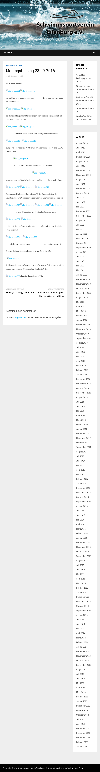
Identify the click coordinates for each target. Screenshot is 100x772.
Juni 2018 (80, 406)
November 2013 (83, 655)
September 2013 (83, 664)
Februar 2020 (82, 315)
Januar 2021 (81, 274)
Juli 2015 (80, 565)
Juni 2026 (80, 147)
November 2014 (83, 601)
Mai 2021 (80, 265)
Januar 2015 (81, 592)
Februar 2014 (82, 642)
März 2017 (81, 474)
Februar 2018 (82, 424)
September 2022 (83, 215)
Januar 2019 (81, 374)
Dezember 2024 (83, 170)
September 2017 (83, 447)
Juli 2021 (80, 256)
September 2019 (83, 338)
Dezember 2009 (83, 737)
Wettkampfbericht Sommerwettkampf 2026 (85, 100)
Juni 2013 (80, 678)
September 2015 (83, 556)
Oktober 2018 (82, 388)
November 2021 (83, 238)
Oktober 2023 (82, 193)
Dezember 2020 (83, 279)
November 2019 (83, 329)
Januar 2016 (81, 537)
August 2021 (82, 252)
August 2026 (82, 143)
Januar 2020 (81, 320)
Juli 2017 (80, 456)
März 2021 (81, 270)
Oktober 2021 (82, 243)
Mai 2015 (80, 574)
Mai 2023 (80, 206)
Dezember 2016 (83, 488)
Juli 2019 (80, 347)
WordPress (70, 768)
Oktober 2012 (82, 714)
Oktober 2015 (82, 551)
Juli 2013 (80, 674)
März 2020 (81, 311)
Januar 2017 (81, 483)
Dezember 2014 (83, 596)
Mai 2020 (80, 302)
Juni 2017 (80, 460)
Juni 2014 (80, 624)
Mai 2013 (80, 683)
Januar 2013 (81, 701)
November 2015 (83, 547)
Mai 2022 (80, 229)
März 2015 (81, 583)
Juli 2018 (80, 401)
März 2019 (81, 365)
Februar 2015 (82, 587)
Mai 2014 (80, 628)
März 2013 (81, 692)
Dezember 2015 (83, 542)
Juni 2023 (80, 202)
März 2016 (81, 528)
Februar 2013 (82, 696)
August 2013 (82, 669)
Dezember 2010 (83, 733)
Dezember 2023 (83, 188)
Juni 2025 (80, 165)
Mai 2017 (80, 465)
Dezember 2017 (83, 433)
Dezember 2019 (83, 324)
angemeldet (20, 317)
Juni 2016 (80, 515)
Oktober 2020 (82, 288)
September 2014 (83, 610)
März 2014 (81, 637)
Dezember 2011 (83, 728)
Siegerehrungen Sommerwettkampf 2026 (85, 89)
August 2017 (82, 451)
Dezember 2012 (83, 705)
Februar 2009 (82, 742)
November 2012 (83, 710)
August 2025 (82, 161)
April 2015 (80, 578)
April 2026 (80, 152)
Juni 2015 (80, 569)
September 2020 (83, 292)
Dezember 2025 (83, 156)
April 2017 (80, 469)
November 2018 (83, 383)
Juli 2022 (80, 224)
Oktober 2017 (82, 442)
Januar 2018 (81, 429)
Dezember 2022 (83, 211)
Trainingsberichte (14, 65)
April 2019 (80, 361)
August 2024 (82, 179)
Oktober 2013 (82, 660)
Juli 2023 (80, 197)
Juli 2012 (80, 719)
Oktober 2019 (82, 333)
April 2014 (80, 633)
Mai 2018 (80, 410)
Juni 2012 (80, 723)
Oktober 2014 (82, 606)
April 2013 (80, 687)
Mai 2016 (80, 519)
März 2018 (81, 419)
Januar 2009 (81, 746)
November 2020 (83, 283)
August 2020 (82, 297)
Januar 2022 (81, 233)
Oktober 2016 (82, 497)
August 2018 (82, 397)
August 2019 (82, 342)
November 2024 (83, 175)
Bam (81, 768)
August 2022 (82, 220)
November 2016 (83, 492)
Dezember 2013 (83, 651)
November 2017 (83, 438)
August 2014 (82, 615)
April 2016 (80, 524)
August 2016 (82, 506)
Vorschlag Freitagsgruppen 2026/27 (83, 78)
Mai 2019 (80, 356)
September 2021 (83, 247)
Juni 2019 (80, 351)
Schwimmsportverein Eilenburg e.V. (32, 768)
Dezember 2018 (83, 379)
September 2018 (83, 392)
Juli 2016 (80, 510)
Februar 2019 (82, 370)
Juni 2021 (80, 261)
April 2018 (80, 415)
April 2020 (80, 306)
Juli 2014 (80, 619)
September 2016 (83, 501)
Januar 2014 (81, 646)
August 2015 (82, 560)
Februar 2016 (82, 533)
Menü (9, 52)
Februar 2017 (82, 478)
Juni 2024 (80, 184)
